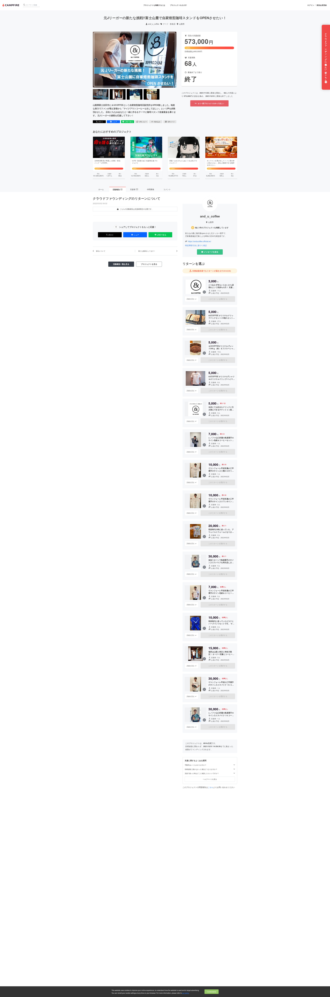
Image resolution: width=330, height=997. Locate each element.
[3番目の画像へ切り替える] (134, 94)
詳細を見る (190, 299)
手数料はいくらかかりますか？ (195, 765)
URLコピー (143, 122)
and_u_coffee (153, 24)
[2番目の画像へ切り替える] (117, 94)
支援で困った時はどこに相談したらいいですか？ (202, 773)
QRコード (171, 122)
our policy (185, 993)
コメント (167, 189)
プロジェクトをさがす (178, 5)
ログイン (310, 5)
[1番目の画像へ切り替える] (101, 94)
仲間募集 (150, 189)
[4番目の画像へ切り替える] (151, 94)
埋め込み (157, 122)
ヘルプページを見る (210, 779)
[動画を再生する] (134, 59)
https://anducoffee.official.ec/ (199, 241)
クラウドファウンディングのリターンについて (126, 198)
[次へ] (173, 60)
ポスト (100, 122)
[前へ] (96, 60)
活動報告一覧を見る (121, 264)
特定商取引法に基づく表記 (196, 245)
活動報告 (117, 189)
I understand (211, 992)
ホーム (101, 189)
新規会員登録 (322, 5)
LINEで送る (129, 122)
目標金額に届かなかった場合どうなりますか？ (201, 769)
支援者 (134, 189)
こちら (210, 787)
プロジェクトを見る (149, 264)
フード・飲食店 (169, 24)
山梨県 (181, 24)
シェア (114, 122)
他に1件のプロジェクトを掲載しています (212, 227)
